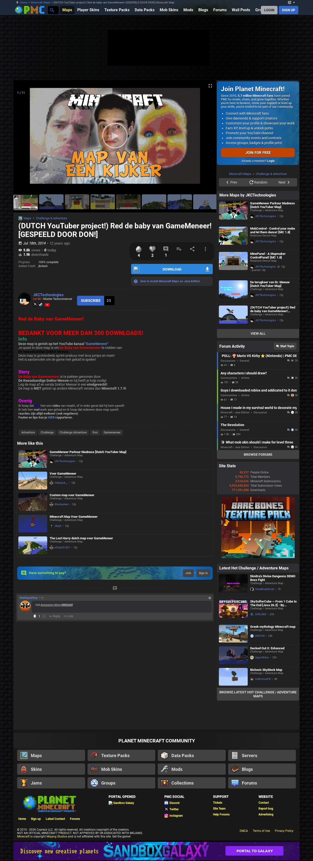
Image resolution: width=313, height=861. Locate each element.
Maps (27, 218)
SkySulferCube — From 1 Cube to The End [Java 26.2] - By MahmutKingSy (273, 603)
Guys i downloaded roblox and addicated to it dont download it (259, 390)
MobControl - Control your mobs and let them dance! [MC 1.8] (272, 230)
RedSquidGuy (29, 598)
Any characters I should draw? (244, 373)
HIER (51, 417)
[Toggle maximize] (210, 86)
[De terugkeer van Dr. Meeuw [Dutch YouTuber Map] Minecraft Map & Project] (233, 291)
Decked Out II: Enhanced (267, 648)
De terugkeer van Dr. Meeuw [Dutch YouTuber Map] (270, 284)
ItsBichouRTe (263, 679)
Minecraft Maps (40, 2)
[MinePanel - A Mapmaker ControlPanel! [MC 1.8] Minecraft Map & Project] (233, 264)
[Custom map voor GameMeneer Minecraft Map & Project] (32, 502)
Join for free (258, 152)
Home (23, 2)
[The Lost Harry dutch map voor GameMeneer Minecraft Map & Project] (32, 545)
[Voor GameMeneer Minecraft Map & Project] (32, 481)
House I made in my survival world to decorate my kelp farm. (259, 408)
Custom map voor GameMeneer (72, 495)
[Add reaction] (44, 616)
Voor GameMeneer (63, 473)
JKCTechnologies (48, 295)
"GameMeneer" (96, 344)
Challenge (47, 432)
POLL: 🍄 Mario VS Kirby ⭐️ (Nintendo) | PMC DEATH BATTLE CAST (259, 356)
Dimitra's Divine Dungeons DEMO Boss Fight (272, 578)
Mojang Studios (56, 836)
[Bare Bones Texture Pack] (258, 557)
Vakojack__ (61, 482)
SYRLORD (260, 614)
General (244, 360)
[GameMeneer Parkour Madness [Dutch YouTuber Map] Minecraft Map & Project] (32, 459)
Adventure (28, 432)
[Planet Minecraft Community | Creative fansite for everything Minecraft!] (49, 803)
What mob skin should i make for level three (259, 442)
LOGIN (269, 10)
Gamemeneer (112, 432)
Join (188, 573)
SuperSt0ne (262, 657)
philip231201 (62, 547)
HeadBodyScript (264, 589)
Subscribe (91, 300)
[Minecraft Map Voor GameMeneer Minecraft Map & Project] (32, 524)
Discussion (260, 412)
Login (271, 161)
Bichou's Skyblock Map (266, 670)
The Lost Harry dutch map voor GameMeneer (81, 538)
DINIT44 (260, 636)
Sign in (203, 573)
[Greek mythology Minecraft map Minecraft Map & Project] (233, 634)
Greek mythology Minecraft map (272, 626)
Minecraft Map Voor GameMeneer (74, 516)
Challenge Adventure (73, 432)
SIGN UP (288, 10)
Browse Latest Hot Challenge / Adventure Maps (258, 694)
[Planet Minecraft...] (51, 10)
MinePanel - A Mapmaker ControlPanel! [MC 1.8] (268, 255)
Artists (245, 378)
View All (258, 333)
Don (95, 432)
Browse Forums (258, 454)
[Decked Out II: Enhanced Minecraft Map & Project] (233, 655)
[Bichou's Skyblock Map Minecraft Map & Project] (233, 677)
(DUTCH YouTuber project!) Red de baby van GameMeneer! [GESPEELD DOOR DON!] (272, 309)
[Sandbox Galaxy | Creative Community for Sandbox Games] (156, 851)
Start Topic (287, 346)
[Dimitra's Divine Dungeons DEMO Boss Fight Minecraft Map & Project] (233, 585)
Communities (229, 378)
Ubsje (58, 526)
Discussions (228, 360)
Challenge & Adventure (51, 218)
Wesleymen (61, 504)
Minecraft (23, 836)
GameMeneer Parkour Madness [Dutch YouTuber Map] (88, 452)
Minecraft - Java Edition (235, 412)
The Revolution (232, 425)
